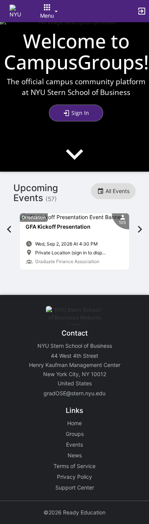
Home (74, 423)
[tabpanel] (74, 241)
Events (74, 444)
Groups (75, 434)
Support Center (74, 487)
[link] (74, 241)
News (75, 455)
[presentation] (74, 160)
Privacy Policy (74, 476)
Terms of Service (74, 466)
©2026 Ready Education (74, 512)
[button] (16, 10)
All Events (117, 191)
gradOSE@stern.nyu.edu (74, 393)
